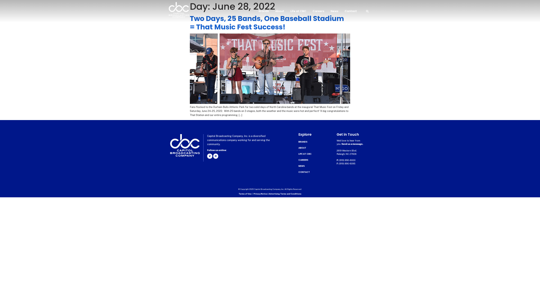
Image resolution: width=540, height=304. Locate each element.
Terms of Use (245, 194)
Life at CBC (298, 11)
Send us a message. (352, 144)
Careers (318, 11)
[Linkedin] (215, 156)
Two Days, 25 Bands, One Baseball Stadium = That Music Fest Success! (267, 23)
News (334, 11)
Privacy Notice (261, 194)
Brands (264, 11)
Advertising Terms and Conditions (285, 194)
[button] (367, 11)
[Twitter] (209, 156)
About (279, 11)
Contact (351, 11)
